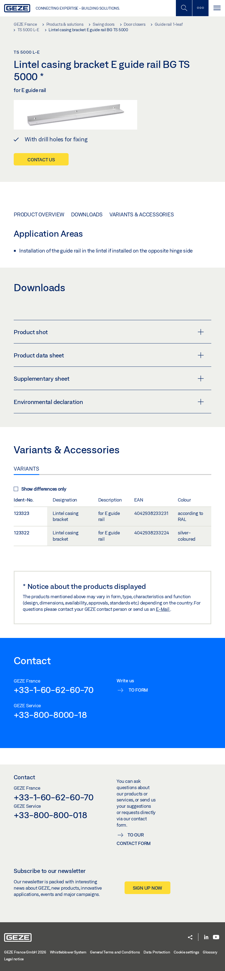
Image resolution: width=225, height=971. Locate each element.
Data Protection (157, 952)
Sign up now (147, 887)
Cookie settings (186, 952)
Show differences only (43, 488)
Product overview (39, 214)
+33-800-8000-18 (50, 715)
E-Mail (163, 609)
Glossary (210, 952)
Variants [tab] (26, 469)
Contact (24, 777)
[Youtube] (216, 937)
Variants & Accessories (141, 214)
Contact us (41, 159)
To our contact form (134, 839)
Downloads (87, 214)
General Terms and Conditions (115, 952)
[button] (190, 938)
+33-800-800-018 (50, 815)
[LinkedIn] (206, 937)
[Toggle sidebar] (200, 8)
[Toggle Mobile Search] (184, 8)
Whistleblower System (68, 952)
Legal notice (14, 959)
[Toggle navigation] (217, 8)
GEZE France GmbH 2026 (25, 952)
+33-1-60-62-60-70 (54, 690)
